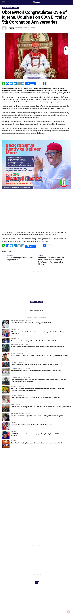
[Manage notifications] (68, 611)
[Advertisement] (36, 216)
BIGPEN (12, 29)
